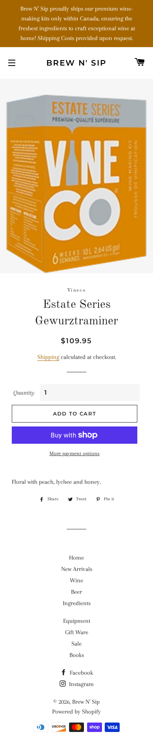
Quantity (24, 392)
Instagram (80, 684)
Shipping (48, 356)
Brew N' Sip (76, 63)
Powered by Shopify (76, 711)
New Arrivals (76, 569)
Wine (76, 580)
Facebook (80, 672)
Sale (76, 643)
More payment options (74, 453)
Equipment (76, 620)
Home (76, 557)
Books (76, 655)
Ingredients (77, 603)
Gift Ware (76, 632)
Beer (76, 591)
